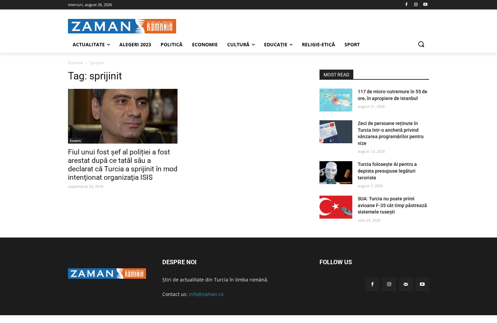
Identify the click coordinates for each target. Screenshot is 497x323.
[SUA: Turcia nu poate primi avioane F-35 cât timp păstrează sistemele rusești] (336, 207)
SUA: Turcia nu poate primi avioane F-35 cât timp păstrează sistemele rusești (392, 205)
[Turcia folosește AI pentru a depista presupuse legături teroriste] (336, 172)
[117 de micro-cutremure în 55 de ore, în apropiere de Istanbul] (336, 100)
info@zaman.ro (206, 294)
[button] (421, 44)
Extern (75, 140)
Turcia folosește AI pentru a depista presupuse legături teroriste (387, 171)
